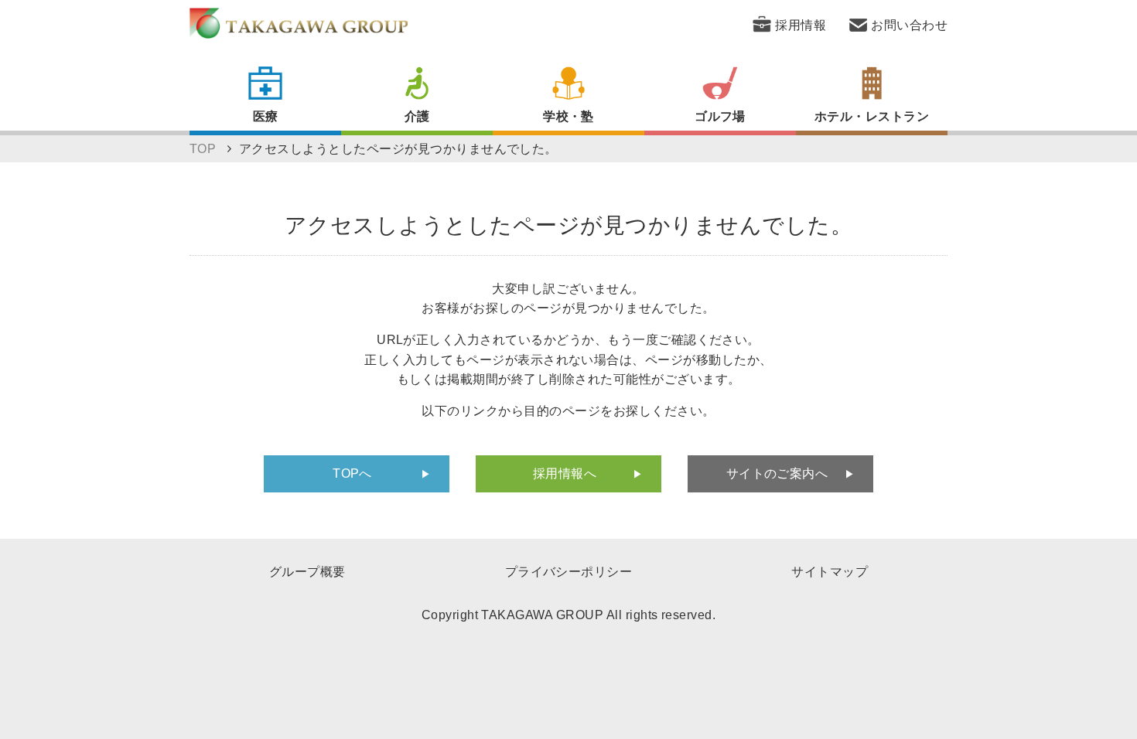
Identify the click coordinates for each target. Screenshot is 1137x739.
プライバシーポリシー (569, 571)
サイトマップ (829, 571)
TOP (203, 148)
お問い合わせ (909, 25)
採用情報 (800, 25)
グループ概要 (307, 571)
